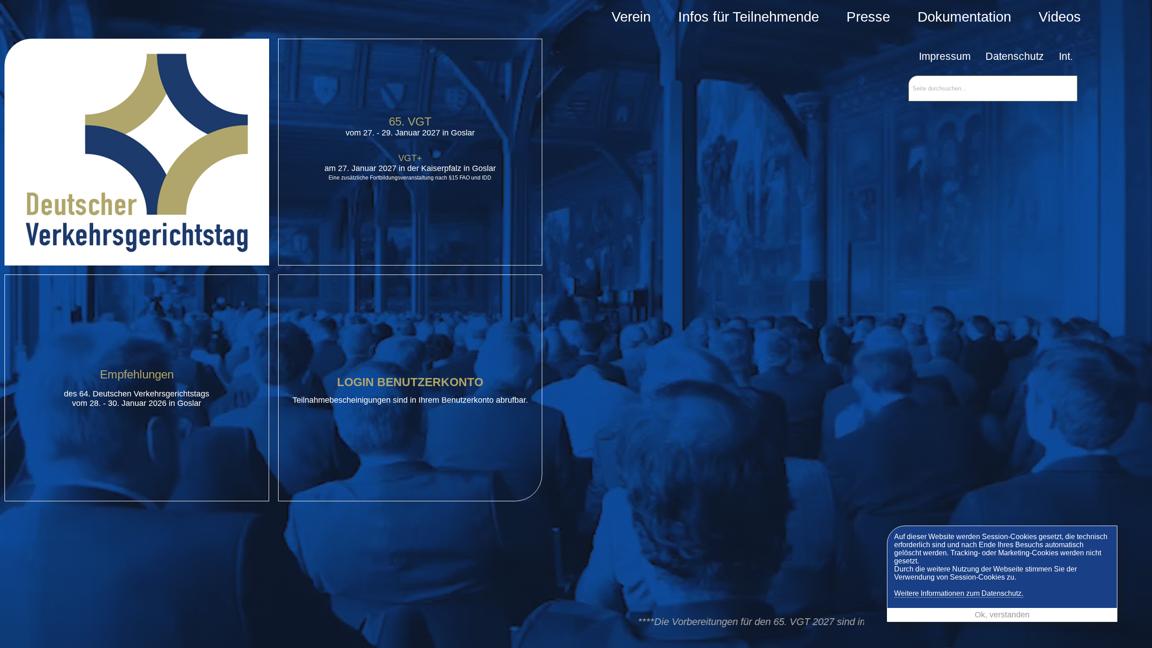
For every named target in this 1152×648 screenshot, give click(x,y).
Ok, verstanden (1002, 614)
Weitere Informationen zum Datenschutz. (958, 593)
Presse (868, 17)
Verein (631, 17)
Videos (1060, 17)
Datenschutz (1015, 56)
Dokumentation (964, 17)
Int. (1066, 56)
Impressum (945, 56)
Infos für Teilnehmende (748, 17)
